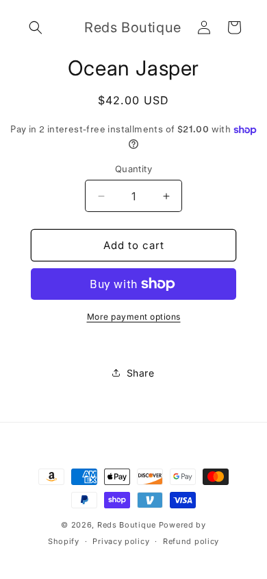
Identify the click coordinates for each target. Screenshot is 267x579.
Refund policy (191, 541)
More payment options (134, 316)
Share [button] (141, 373)
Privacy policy (120, 541)
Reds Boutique (126, 525)
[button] (36, 27)
